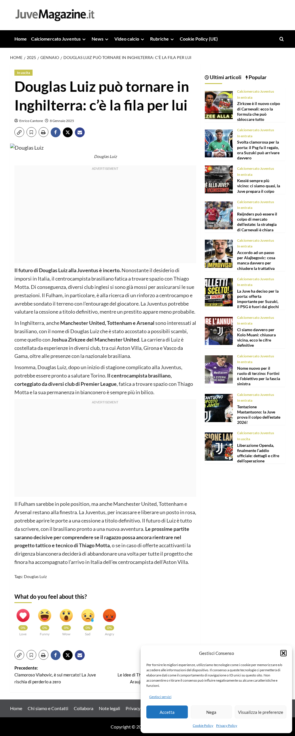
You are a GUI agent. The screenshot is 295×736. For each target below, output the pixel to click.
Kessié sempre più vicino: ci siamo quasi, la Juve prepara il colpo (258, 185)
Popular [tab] (257, 77)
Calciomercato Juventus (56, 38)
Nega (211, 712)
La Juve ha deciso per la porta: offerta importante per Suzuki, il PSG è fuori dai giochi (258, 299)
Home (20, 38)
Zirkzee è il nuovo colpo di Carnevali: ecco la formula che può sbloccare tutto (258, 111)
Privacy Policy (226, 725)
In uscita (23, 72)
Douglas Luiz (35, 576)
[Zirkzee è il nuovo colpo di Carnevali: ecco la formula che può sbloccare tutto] (219, 104)
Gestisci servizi (160, 697)
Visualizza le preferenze (260, 712)
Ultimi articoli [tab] (225, 77)
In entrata (244, 97)
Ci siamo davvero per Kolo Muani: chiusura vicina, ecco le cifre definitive (256, 337)
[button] (283, 653)
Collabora (83, 708)
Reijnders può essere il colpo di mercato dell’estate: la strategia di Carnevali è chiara (257, 221)
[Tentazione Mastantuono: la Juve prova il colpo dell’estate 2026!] (219, 407)
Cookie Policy (203, 725)
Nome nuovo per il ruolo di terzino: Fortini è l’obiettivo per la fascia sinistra (258, 376)
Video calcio (126, 38)
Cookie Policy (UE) (199, 38)
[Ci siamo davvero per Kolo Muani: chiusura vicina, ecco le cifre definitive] (219, 330)
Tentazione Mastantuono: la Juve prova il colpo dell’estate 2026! (258, 414)
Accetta (167, 712)
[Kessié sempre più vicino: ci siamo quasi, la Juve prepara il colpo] (219, 179)
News (97, 38)
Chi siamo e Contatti (48, 708)
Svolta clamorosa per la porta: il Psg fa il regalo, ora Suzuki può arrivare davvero (258, 150)
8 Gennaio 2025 (62, 121)
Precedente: (55, 674)
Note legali (109, 708)
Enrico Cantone (31, 121)
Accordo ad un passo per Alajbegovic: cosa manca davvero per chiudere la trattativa (256, 260)
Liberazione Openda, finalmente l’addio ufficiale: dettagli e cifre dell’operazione (258, 453)
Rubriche (159, 38)
